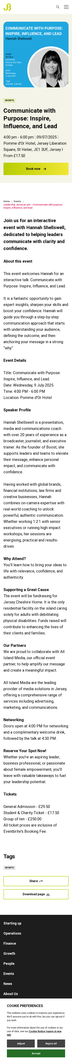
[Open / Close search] (57, 6)
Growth (9, 953)
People (8, 963)
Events (17, 201)
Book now (33, 169)
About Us (10, 994)
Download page (34, 894)
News (7, 984)
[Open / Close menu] (66, 6)
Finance (9, 943)
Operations (12, 933)
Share (33, 881)
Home (6, 201)
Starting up (12, 923)
